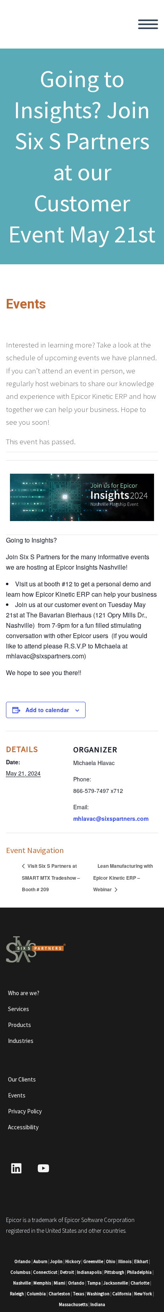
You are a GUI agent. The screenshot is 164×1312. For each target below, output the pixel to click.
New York (143, 1293)
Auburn (40, 1261)
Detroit (67, 1272)
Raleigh (17, 1293)
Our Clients (22, 1079)
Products (19, 1025)
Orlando (22, 1261)
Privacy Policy (25, 1111)
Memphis (42, 1283)
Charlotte (140, 1283)
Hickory (72, 1261)
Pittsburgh (114, 1272)
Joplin (56, 1261)
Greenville (93, 1261)
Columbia (36, 1293)
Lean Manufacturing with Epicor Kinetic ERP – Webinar (123, 877)
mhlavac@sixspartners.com (110, 818)
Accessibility (23, 1127)
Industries (20, 1041)
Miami (59, 1283)
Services (18, 1009)
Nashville (22, 1283)
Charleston (59, 1293)
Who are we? (23, 993)
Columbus (20, 1272)
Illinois (124, 1261)
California (121, 1293)
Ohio (110, 1261)
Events (16, 1095)
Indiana (97, 1304)
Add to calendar (47, 710)
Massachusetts (73, 1304)
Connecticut (45, 1272)
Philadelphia (139, 1272)
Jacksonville (115, 1283)
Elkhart (141, 1261)
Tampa (94, 1283)
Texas (78, 1293)
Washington (98, 1293)
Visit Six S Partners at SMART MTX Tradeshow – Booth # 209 (51, 877)
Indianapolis (89, 1272)
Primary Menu (148, 24)
